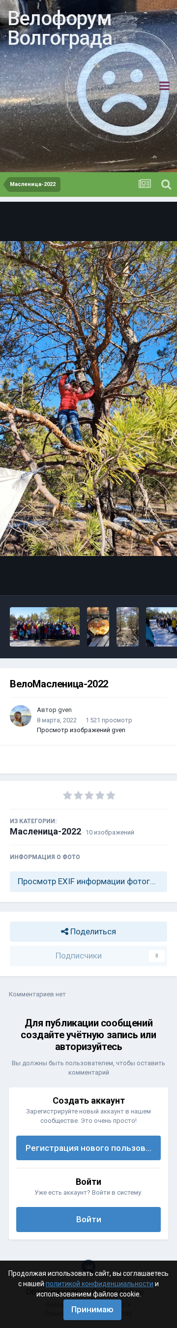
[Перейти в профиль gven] (20, 716)
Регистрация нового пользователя (93, 1148)
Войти (88, 1219)
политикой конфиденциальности (99, 1284)
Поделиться (92, 931)
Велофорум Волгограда (59, 28)
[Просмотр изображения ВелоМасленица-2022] (45, 627)
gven (65, 709)
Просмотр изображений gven (81, 730)
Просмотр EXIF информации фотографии (92, 881)
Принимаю (92, 1309)
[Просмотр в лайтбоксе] (88, 398)
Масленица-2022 (45, 831)
